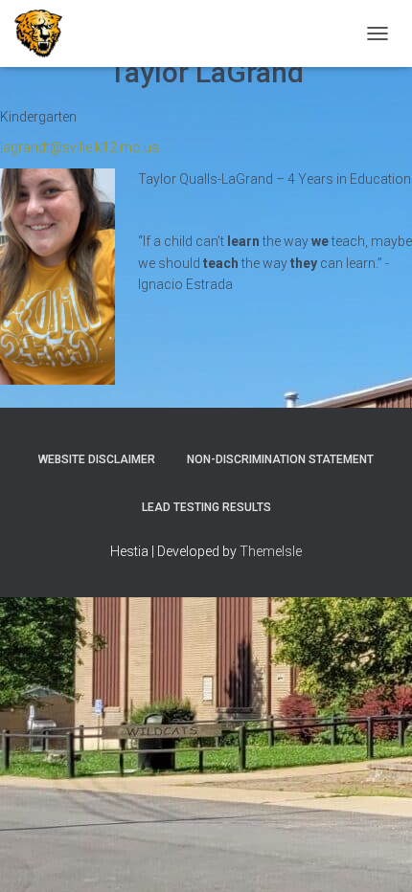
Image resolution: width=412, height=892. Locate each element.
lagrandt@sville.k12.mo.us (79, 147)
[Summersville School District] (45, 33)
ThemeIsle (271, 551)
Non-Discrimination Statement (280, 459)
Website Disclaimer (96, 459)
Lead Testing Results (206, 507)
